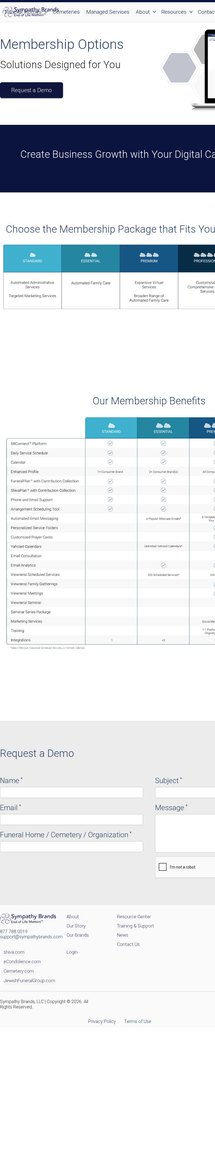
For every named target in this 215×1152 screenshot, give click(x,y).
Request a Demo (31, 90)
